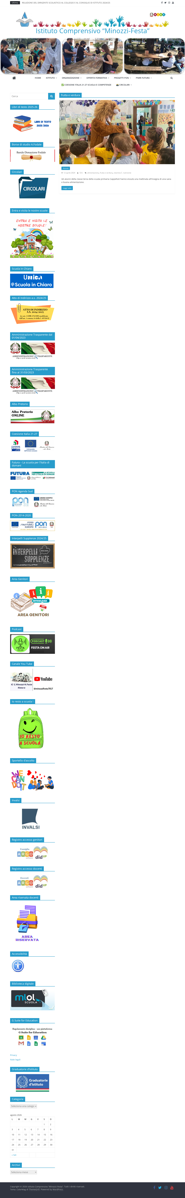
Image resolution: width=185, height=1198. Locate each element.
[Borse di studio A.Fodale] (32, 151)
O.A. (81, 173)
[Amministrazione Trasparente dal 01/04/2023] (32, 344)
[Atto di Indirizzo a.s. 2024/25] (32, 304)
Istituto (50, 77)
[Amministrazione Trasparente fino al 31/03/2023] (32, 379)
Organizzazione (70, 77)
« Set (14, 1155)
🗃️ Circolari (123, 84)
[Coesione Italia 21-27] (32, 440)
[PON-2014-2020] (32, 525)
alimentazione (93, 173)
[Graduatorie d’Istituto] (32, 1083)
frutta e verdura (106, 173)
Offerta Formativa (96, 77)
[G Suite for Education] (32, 1036)
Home (38, 77)
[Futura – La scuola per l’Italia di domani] (32, 472)
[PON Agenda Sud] (32, 502)
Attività (66, 168)
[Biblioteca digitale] (32, 990)
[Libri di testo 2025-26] (32, 113)
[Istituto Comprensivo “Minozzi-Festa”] (92, 39)
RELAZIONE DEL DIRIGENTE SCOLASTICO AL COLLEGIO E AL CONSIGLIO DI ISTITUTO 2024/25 (66, 2)
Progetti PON (121, 77)
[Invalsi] (32, 818)
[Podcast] (32, 635)
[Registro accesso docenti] (32, 882)
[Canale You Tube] (32, 670)
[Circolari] (32, 178)
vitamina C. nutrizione (122, 173)
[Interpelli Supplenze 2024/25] (32, 544)
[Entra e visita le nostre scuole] (31, 217)
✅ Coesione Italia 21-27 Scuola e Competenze (86, 84)
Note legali (15, 1059)
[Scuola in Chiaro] (31, 275)
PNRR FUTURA (143, 77)
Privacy (13, 1055)
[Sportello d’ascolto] (32, 779)
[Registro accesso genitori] (32, 853)
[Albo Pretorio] (32, 410)
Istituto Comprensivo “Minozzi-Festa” (92, 30)
